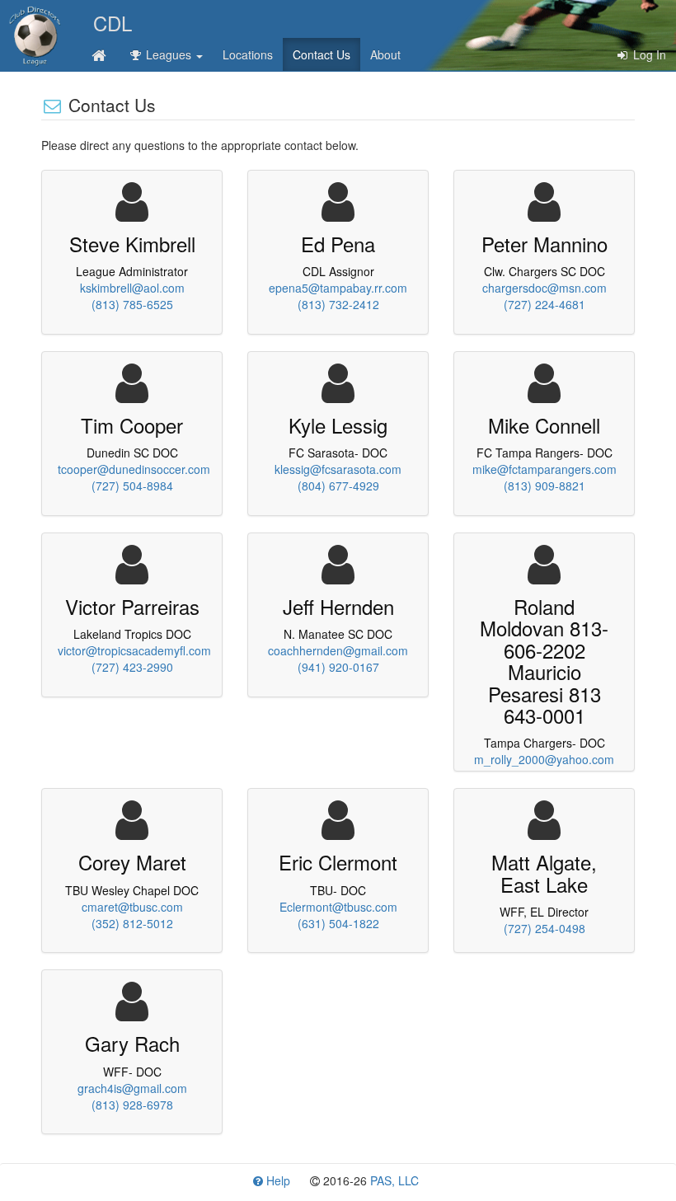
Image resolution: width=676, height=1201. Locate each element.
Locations (248, 54)
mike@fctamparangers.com (544, 469)
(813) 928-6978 (132, 1104)
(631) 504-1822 (338, 923)
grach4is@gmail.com (132, 1088)
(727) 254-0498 (544, 928)
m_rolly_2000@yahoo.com (544, 759)
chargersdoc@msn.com (544, 287)
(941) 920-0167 (338, 667)
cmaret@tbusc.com (132, 906)
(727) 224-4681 (544, 304)
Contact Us (321, 54)
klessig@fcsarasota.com (338, 469)
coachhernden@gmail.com (338, 650)
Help (276, 1180)
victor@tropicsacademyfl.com (134, 650)
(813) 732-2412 (338, 304)
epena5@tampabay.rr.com (338, 287)
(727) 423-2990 (132, 667)
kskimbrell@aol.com (132, 287)
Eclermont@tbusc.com (338, 906)
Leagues (169, 54)
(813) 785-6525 (132, 304)
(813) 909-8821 (544, 485)
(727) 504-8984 (132, 485)
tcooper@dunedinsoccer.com (134, 469)
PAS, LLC (394, 1180)
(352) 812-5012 (132, 923)
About (385, 54)
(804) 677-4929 (338, 485)
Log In (648, 54)
